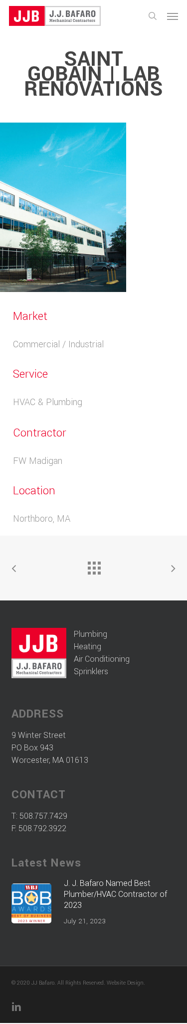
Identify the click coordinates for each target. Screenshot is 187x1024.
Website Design (125, 983)
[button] (172, 16)
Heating (87, 646)
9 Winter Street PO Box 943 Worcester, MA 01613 (49, 748)
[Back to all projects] (94, 566)
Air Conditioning (102, 659)
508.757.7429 (43, 816)
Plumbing (90, 634)
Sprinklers (91, 671)
